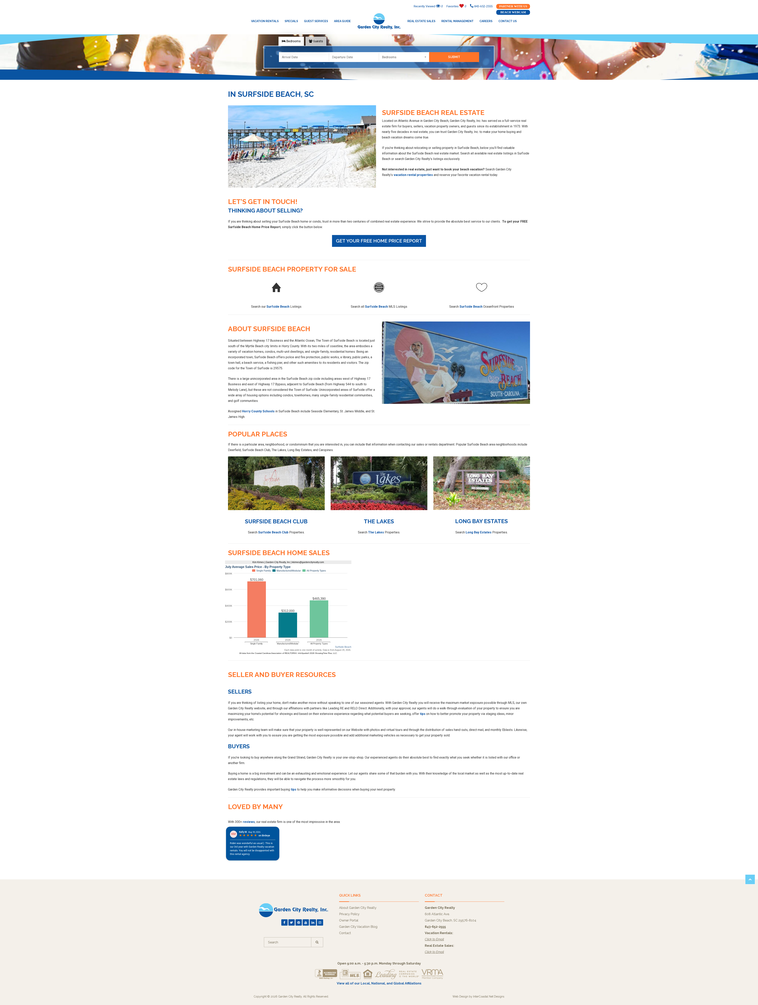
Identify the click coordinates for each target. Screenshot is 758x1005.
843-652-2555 (483, 6)
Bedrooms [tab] (293, 41)
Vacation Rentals (265, 21)
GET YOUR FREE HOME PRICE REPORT (379, 241)
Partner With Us (513, 6)
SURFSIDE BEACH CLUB (276, 521)
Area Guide (342, 21)
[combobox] (404, 57)
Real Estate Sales (421, 21)
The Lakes (379, 521)
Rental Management (457, 21)
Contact (345, 933)
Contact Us (507, 21)
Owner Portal (348, 920)
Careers (486, 21)
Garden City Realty (379, 21)
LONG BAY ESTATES (481, 521)
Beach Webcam (513, 12)
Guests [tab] (317, 41)
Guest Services (316, 21)
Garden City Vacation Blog (358, 927)
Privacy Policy (349, 914)
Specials (291, 21)
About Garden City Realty (357, 908)
